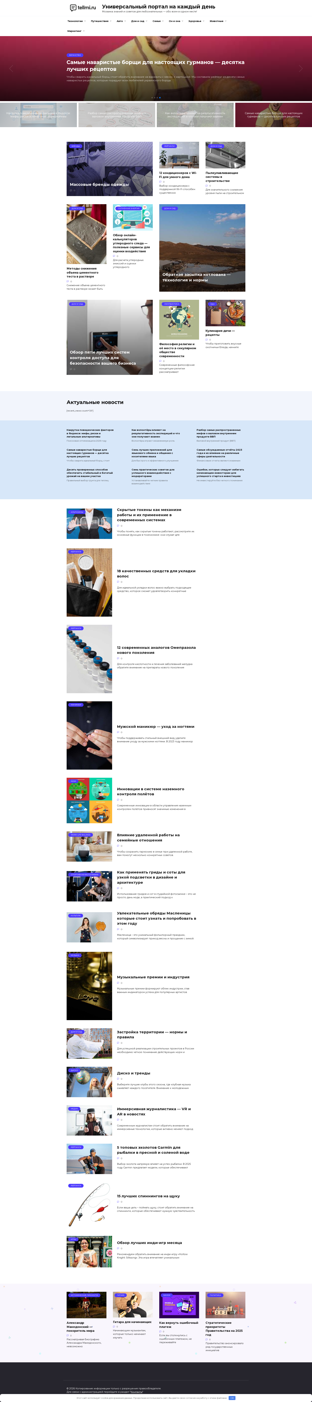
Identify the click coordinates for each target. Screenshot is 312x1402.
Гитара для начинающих (132, 1322)
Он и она (174, 21)
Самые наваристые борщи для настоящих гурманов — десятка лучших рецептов (88, 453)
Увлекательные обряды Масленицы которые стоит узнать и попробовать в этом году (156, 918)
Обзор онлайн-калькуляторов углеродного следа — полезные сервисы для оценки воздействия (131, 243)
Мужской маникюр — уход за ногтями (155, 726)
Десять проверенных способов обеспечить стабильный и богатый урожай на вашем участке (90, 473)
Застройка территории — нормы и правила (152, 1034)
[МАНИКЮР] (89, 767)
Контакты (136, 1391)
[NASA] (89, 821)
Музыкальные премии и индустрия (153, 977)
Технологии (75, 21)
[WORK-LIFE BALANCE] (89, 859)
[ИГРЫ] (89, 1265)
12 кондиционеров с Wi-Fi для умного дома (178, 175)
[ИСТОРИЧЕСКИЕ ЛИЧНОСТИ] (86, 1316)
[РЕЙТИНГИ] (89, 614)
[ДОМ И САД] (89, 1056)
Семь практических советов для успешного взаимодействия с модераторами (153, 473)
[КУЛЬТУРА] (89, 940)
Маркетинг (74, 31)
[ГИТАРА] (133, 1315)
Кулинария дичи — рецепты (220, 333)
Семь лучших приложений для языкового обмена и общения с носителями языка (152, 453)
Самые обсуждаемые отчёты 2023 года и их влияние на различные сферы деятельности (219, 453)
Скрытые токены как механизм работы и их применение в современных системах (149, 515)
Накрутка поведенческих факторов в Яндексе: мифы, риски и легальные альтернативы (90, 433)
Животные (216, 21)
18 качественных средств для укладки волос (156, 573)
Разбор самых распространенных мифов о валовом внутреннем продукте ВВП (219, 433)
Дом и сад (137, 21)
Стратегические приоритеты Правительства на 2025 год (224, 1328)
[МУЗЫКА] (89, 1018)
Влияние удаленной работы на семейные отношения (148, 837)
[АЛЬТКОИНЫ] (89, 536)
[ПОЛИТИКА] (225, 1316)
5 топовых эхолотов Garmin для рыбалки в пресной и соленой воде (153, 1150)
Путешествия (99, 21)
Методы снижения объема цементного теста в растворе (82, 272)
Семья (157, 21)
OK (232, 1398)
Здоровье (194, 21)
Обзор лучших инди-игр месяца (149, 1242)
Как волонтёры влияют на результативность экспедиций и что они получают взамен (156, 433)
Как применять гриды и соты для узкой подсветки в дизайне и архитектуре (151, 877)
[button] (152, 97)
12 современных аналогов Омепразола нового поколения (156, 650)
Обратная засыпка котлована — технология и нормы (196, 277)
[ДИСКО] (89, 1095)
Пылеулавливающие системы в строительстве (222, 177)
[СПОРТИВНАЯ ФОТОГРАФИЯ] (89, 899)
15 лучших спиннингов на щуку (148, 1196)
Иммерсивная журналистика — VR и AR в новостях (154, 1111)
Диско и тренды (133, 1073)
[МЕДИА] (89, 1133)
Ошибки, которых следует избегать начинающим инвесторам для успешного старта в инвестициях (220, 473)
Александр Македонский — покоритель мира (80, 1326)
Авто (120, 21)
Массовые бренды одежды (99, 184)
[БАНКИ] (179, 1316)
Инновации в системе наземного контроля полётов (150, 791)
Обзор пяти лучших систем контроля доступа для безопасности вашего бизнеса (103, 358)
